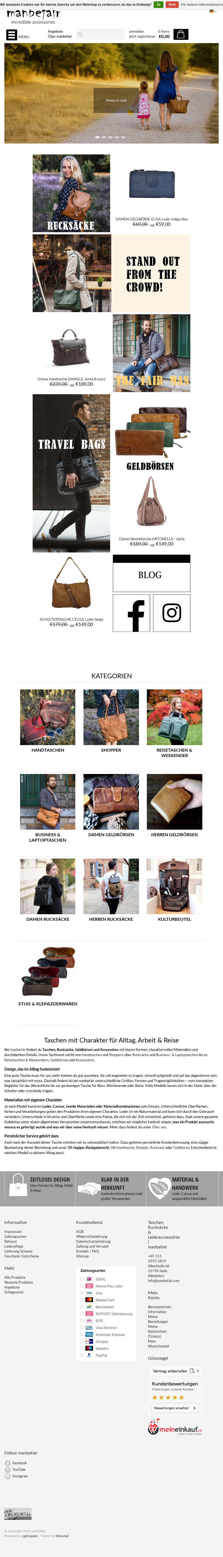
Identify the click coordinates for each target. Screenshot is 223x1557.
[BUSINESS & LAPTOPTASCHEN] (48, 830)
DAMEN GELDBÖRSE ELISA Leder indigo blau (152, 219)
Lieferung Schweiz (18, 1251)
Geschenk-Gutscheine (21, 1256)
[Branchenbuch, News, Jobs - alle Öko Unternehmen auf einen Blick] (18, 1519)
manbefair (18, 1050)
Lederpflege (13, 1246)
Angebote (55, 32)
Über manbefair (60, 36)
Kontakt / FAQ (87, 1251)
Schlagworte (13, 1292)
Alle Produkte (15, 1278)
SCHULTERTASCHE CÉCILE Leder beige (71, 619)
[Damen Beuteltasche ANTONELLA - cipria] (151, 529)
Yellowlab (62, 1536)
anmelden (136, 32)
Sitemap (82, 1256)
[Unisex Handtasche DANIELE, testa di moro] (71, 369)
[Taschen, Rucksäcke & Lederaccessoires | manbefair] (111, 14)
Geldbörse (181, 1148)
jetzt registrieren (142, 36)
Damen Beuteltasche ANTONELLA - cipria (151, 539)
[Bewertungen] (175, 1415)
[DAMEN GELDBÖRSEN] (111, 830)
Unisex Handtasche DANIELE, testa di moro (71, 379)
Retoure (10, 1242)
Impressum (13, 1232)
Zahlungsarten (15, 1237)
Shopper (142, 1148)
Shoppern (116, 1055)
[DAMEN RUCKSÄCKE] (48, 914)
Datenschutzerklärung (93, 1242)
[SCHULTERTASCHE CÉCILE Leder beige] (71, 609)
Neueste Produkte (18, 1282)
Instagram (20, 1476)
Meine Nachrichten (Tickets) (157, 1331)
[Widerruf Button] (175, 1375)
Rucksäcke (140, 1055)
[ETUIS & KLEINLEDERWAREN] (48, 999)
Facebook (20, 1463)
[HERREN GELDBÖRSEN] (174, 830)
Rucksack (157, 1148)
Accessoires (85, 1060)
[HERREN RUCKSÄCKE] (111, 914)
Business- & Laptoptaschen (177, 1055)
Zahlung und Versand (92, 1246)
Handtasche (125, 1148)
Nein (172, 5)
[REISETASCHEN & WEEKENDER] (174, 745)
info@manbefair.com (163, 1281)
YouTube (19, 1470)
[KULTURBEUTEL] (174, 914)
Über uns (159, 1127)
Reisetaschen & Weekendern (26, 1060)
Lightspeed (30, 1536)
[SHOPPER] (111, 745)
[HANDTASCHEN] (48, 745)
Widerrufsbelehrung (91, 1237)
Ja (158, 5)
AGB (79, 1232)
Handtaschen (92, 1055)
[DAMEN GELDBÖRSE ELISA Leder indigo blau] (151, 209)
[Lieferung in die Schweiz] (175, 1434)
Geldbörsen (59, 1060)
